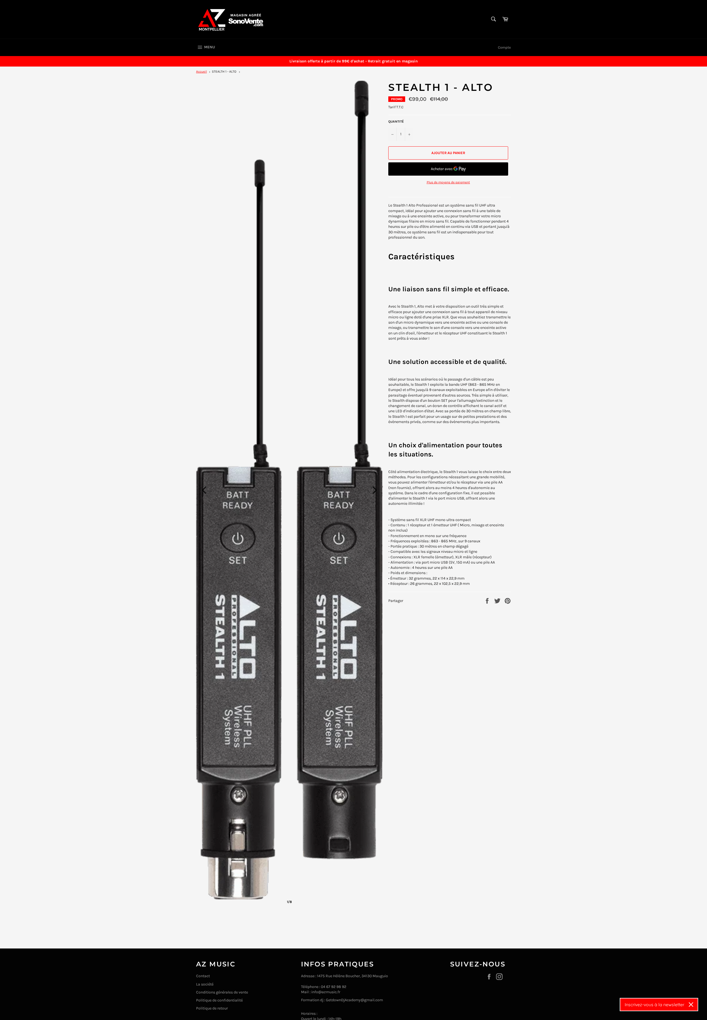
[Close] (691, 1004)
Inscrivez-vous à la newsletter (654, 1004)
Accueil (201, 71)
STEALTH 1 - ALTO (224, 71)
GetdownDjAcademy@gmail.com (354, 1000)
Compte (504, 47)
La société (204, 984)
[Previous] (204, 490)
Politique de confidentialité (219, 1000)
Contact (203, 976)
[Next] (375, 490)
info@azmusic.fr (325, 992)
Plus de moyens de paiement (448, 182)
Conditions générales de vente (222, 992)
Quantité (396, 121)
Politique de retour (212, 1008)
